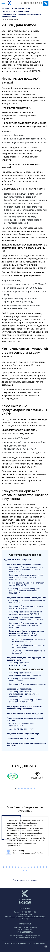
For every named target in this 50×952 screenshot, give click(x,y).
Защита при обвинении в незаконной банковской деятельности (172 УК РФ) (26, 618)
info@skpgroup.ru (27, 914)
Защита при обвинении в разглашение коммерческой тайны (28, 640)
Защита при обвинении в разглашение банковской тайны (28, 652)
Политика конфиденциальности (25, 937)
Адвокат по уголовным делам (17, 559)
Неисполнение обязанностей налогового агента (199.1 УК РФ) (27, 584)
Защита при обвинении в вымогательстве (27, 684)
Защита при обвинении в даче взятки (26, 669)
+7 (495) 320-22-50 (30, 3)
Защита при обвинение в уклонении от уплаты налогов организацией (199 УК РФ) (26, 577)
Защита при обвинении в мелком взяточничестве (23, 679)
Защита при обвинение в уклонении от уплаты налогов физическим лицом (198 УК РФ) (26, 569)
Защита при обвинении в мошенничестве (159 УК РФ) (27, 601)
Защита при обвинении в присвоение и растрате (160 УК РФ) (26, 607)
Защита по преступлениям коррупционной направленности (26, 659)
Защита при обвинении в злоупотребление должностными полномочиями (23, 694)
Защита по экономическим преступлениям (26, 597)
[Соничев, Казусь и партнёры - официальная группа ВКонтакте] (45, 946)
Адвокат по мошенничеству (21, 729)
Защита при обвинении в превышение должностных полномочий (25, 700)
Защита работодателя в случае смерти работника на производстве (24, 707)
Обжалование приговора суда (20, 738)
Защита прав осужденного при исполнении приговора (26, 744)
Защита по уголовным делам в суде (23, 733)
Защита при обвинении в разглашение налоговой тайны (28, 646)
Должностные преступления (19, 689)
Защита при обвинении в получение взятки (19, 664)
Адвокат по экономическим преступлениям (21, 724)
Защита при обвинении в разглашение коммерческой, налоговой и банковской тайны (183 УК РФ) (26, 633)
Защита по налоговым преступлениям (24, 564)
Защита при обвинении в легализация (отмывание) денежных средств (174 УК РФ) (25, 625)
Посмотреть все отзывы (25, 880)
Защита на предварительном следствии (25, 713)
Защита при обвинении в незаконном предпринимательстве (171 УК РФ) (25, 613)
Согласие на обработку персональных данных (25, 935)
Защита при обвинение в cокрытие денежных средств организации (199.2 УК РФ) (24, 590)
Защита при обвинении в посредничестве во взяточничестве (25, 674)
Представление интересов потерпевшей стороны (25, 719)
